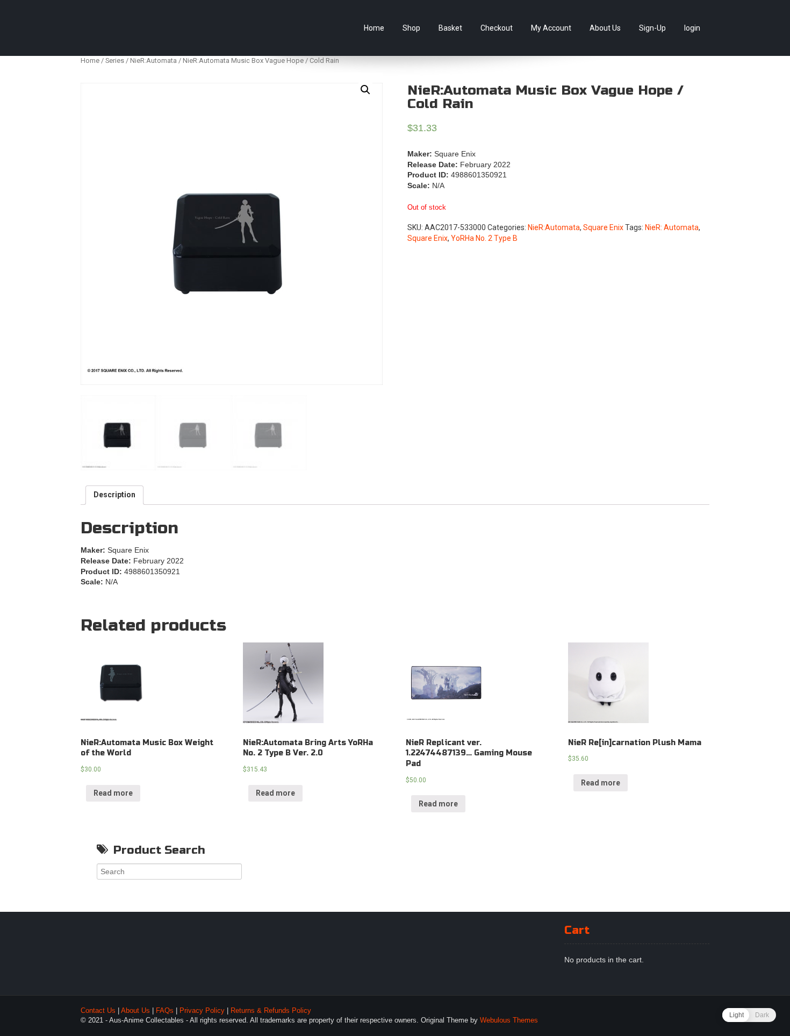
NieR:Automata (153, 60)
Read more (113, 793)
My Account (551, 28)
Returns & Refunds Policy (271, 1010)
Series (114, 60)
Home (374, 28)
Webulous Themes (509, 1020)
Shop (411, 28)
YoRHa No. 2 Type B (484, 238)
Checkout (496, 28)
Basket (450, 28)
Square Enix (603, 227)
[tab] (114, 495)
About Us (605, 28)
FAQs (165, 1010)
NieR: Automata (672, 227)
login (692, 28)
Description (114, 494)
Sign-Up (652, 28)
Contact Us (98, 1010)
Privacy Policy (202, 1010)
